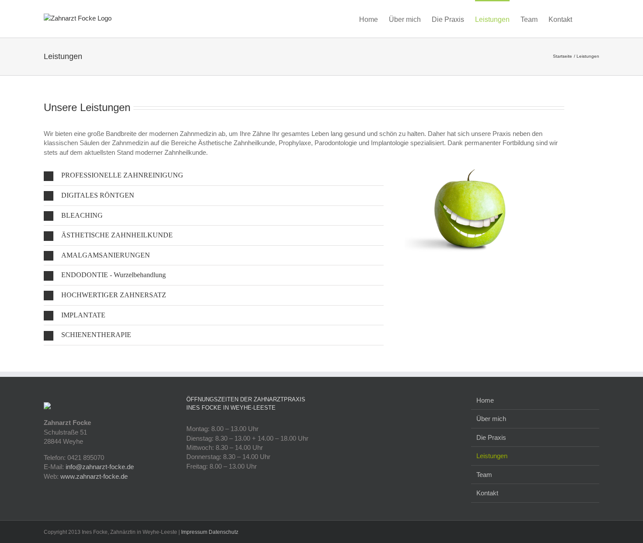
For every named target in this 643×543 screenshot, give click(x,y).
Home (485, 400)
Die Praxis (491, 437)
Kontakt (487, 493)
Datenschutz (223, 532)
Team (484, 474)
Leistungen (491, 455)
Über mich (491, 418)
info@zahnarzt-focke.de (100, 466)
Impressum (194, 532)
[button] (585, 19)
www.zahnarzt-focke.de (94, 476)
